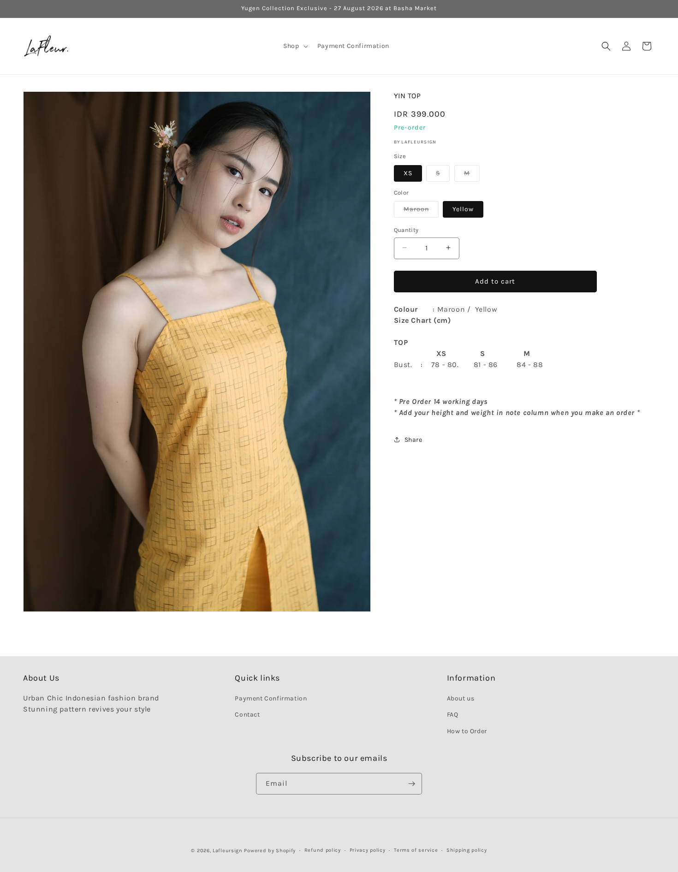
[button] (294, 46)
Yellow (463, 209)
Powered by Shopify (270, 851)
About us (461, 698)
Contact (247, 715)
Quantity (406, 229)
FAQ (452, 715)
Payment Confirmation (271, 698)
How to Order (467, 731)
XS (408, 173)
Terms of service (416, 850)
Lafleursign (228, 851)
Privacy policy (368, 850)
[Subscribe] (411, 784)
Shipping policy (466, 850)
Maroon (421, 210)
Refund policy (322, 850)
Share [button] (413, 439)
